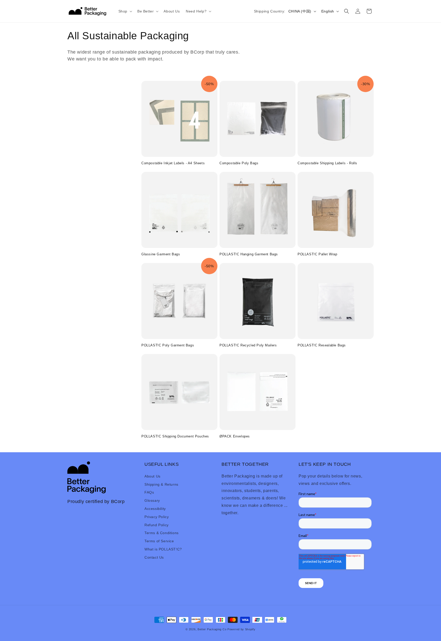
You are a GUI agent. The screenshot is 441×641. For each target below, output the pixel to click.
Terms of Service (159, 541)
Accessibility (155, 508)
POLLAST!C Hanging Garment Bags (248, 254)
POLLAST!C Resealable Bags (322, 345)
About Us (152, 476)
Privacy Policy (156, 516)
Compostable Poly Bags (239, 163)
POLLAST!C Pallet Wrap (317, 254)
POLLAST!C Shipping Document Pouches (175, 436)
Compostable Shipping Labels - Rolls (327, 163)
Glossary (152, 500)
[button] (124, 11)
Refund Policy (156, 525)
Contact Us (154, 557)
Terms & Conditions (161, 533)
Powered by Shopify (241, 629)
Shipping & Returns (161, 484)
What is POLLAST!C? (163, 549)
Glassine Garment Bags (160, 254)
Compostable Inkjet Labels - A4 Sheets (173, 163)
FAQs (149, 492)
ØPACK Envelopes (234, 436)
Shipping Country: (269, 11)
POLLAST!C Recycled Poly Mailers (248, 345)
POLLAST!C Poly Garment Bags (167, 345)
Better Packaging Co (212, 629)
